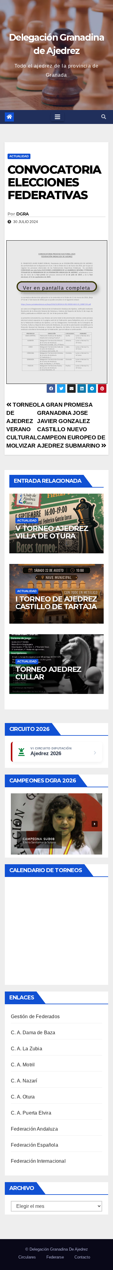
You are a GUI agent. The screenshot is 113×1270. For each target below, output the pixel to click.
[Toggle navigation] (57, 117)
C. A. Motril (23, 1064)
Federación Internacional (38, 1161)
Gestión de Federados (35, 1016)
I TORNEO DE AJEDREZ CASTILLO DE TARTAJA (56, 603)
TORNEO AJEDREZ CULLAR (48, 673)
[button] (103, 116)
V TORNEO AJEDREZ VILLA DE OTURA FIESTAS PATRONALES (54, 536)
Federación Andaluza (34, 1129)
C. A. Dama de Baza (33, 1032)
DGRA (22, 214)
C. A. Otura (23, 1096)
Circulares (27, 1257)
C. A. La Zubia (26, 1048)
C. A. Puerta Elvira (31, 1112)
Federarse (55, 1257)
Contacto (82, 1257)
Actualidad (19, 156)
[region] (56, 824)
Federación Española (34, 1145)
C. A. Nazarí (24, 1080)
